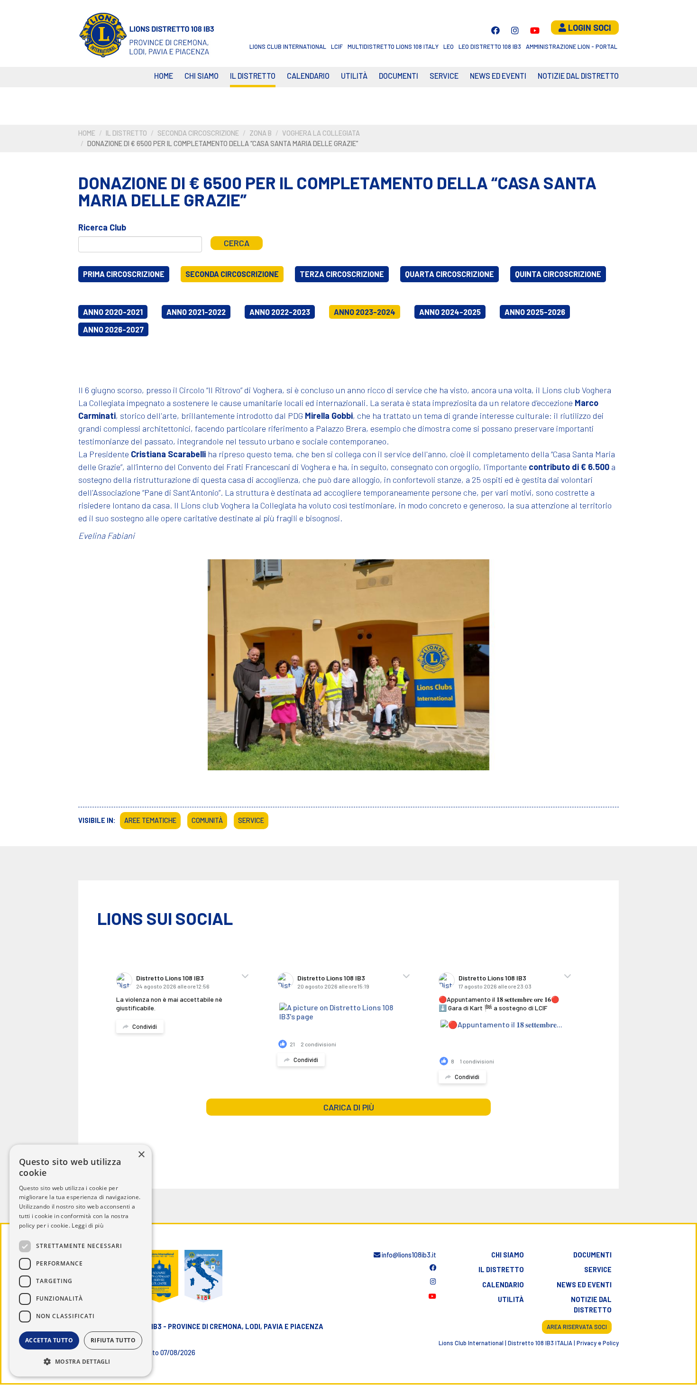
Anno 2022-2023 (279, 311)
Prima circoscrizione (124, 273)
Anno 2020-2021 (113, 311)
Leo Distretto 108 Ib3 (490, 46)
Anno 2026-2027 (113, 329)
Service (444, 75)
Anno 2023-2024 (364, 311)
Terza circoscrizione (342, 273)
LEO (448, 46)
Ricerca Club (102, 227)
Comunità (207, 820)
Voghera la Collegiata (321, 133)
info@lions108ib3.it (408, 1255)
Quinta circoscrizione (558, 273)
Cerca (236, 243)
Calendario (503, 1285)
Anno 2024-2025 (450, 311)
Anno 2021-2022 (196, 311)
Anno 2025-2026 (534, 311)
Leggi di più (87, 1225)
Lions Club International (287, 46)
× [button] (141, 1154)
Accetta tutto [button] (49, 1340)
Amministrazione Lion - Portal (571, 46)
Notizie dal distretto (591, 1304)
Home (163, 75)
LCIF (337, 46)
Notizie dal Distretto (578, 75)
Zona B (260, 133)
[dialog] (80, 1261)
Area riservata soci (577, 1327)
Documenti (398, 75)
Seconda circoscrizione (198, 133)
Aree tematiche (150, 820)
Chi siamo (201, 75)
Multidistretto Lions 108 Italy (393, 46)
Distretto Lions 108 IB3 (170, 978)
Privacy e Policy (598, 1343)
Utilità (354, 75)
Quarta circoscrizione (449, 273)
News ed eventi (498, 75)
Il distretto (252, 75)
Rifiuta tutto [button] (113, 1340)
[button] (80, 1361)
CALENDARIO (308, 75)
